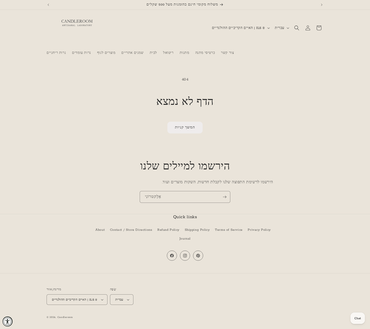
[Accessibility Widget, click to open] (8, 321)
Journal (185, 239)
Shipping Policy (197, 230)
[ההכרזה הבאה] (321, 5)
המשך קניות (185, 127)
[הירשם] (224, 197)
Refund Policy (168, 230)
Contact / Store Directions (131, 230)
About (100, 230)
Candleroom (65, 317)
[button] (296, 27)
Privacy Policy (259, 230)
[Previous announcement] (48, 5)
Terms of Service (229, 230)
